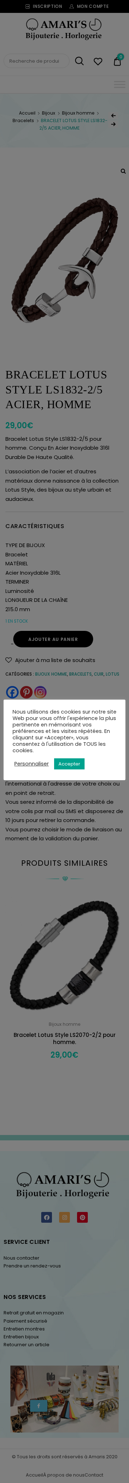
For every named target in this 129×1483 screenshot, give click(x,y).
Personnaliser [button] (31, 763)
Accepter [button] (69, 763)
